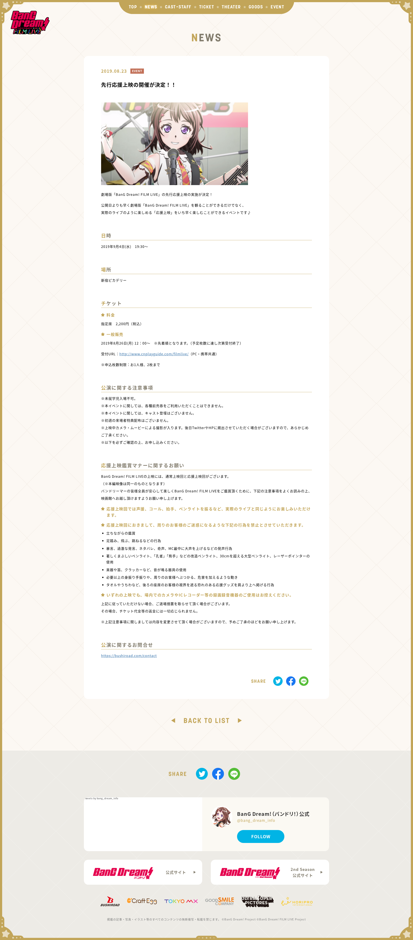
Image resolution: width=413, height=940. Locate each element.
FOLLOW (260, 836)
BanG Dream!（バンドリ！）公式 (273, 816)
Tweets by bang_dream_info (101, 798)
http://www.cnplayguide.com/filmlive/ (154, 353)
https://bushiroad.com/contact (129, 655)
